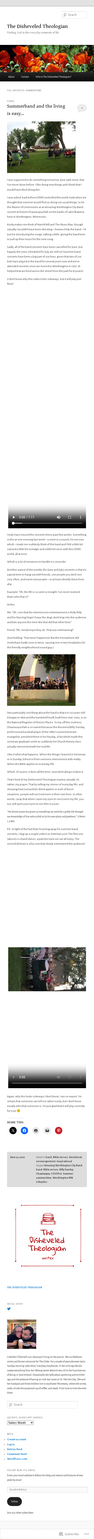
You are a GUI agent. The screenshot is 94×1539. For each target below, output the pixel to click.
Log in (11, 1444)
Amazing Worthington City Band (63, 1165)
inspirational (64, 1161)
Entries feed (14, 1449)
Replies (41, 1181)
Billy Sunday (66, 1169)
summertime (44, 1177)
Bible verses (60, 1157)
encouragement (45, 1161)
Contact (25, 76)
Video (10, 101)
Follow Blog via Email (21, 1470)
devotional (75, 1157)
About (11, 76)
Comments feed (17, 1454)
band (49, 1157)
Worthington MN (63, 1177)
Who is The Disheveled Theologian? (53, 76)
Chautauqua (43, 1173)
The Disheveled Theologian (37, 26)
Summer (68, 1173)
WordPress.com (17, 1458)
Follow (14, 1501)
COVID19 (56, 1173)
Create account (16, 1439)
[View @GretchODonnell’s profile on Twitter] (9, 1309)
